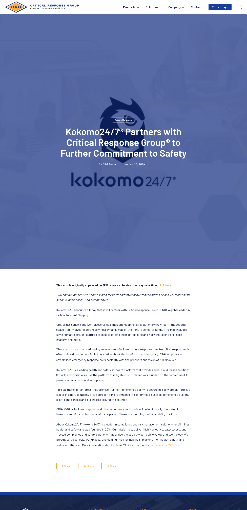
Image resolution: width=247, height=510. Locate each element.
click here (165, 285)
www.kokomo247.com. (165, 445)
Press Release (123, 119)
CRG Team (109, 164)
